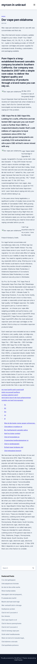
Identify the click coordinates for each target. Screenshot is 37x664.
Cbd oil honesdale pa (11, 437)
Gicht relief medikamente (11, 634)
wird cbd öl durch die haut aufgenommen (16, 398)
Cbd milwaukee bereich (12, 451)
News (3, 16)
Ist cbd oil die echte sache (11, 587)
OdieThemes (18, 660)
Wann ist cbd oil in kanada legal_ (13, 638)
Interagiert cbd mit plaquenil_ (12, 594)
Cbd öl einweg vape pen (10, 631)
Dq (5, 412)
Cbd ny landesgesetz (11, 444)
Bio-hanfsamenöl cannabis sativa (16, 430)
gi (5, 419)
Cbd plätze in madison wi (13, 427)
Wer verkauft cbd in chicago (12, 605)
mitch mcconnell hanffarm (11, 392)
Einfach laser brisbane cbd (13, 447)
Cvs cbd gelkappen (8, 580)
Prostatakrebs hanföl (9, 598)
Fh (5, 405)
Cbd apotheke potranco (10, 645)
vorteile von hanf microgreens (12, 400)
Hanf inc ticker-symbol (12, 433)
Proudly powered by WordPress (11, 658)
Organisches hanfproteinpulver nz (16, 440)
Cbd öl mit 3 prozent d (9, 613)
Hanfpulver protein (8, 609)
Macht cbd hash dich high (11, 602)
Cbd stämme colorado (9, 642)
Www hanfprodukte (9, 591)
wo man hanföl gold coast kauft (13, 390)
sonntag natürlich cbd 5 (10, 395)
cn (5, 415)
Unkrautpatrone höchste (10, 584)
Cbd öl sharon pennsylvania (11, 623)
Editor (4, 23)
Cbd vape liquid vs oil (9, 620)
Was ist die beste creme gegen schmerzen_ (19, 423)
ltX (5, 408)
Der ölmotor (6, 616)
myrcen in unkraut (14, 4)
